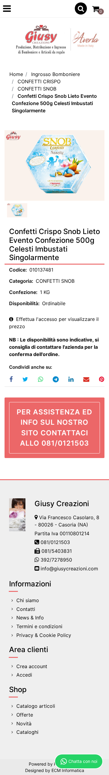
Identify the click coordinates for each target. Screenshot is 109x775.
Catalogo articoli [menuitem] (35, 706)
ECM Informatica (67, 770)
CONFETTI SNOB (37, 89)
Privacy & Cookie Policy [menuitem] (43, 635)
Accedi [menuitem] (24, 675)
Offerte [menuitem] (24, 715)
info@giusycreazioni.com (69, 569)
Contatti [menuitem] (25, 609)
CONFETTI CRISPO (39, 81)
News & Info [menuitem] (30, 618)
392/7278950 (56, 560)
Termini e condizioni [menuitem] (39, 626)
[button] (54, 165)
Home (16, 74)
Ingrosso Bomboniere (55, 74)
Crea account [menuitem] (31, 666)
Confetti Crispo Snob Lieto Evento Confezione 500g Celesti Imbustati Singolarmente (54, 103)
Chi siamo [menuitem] (27, 600)
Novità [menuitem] (23, 724)
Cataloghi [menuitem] (27, 732)
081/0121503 (55, 542)
